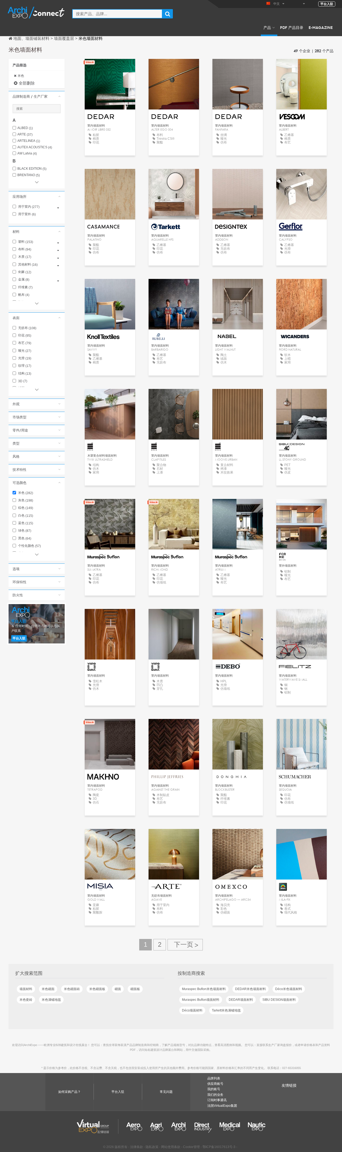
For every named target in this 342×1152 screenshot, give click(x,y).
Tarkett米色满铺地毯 (226, 1010)
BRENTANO (28, 175)
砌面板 (135, 989)
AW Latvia (27, 153)
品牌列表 (213, 1078)
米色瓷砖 (26, 1000)
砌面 (118, 989)
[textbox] (117, 13)
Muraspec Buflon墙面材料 (200, 1000)
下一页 (185, 945)
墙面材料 (26, 989)
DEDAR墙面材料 (241, 1000)
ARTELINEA (28, 141)
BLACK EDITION (31, 169)
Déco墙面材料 (192, 1010)
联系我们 (301, 67)
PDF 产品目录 (291, 27)
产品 (267, 27)
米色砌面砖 (72, 989)
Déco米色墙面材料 (288, 989)
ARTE (25, 134)
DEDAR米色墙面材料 (250, 989)
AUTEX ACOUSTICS (34, 147)
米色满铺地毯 (51, 1000)
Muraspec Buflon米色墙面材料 (204, 989)
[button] (37, 96)
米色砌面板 (97, 989)
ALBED (25, 128)
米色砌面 (48, 989)
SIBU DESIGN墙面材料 (279, 1000)
